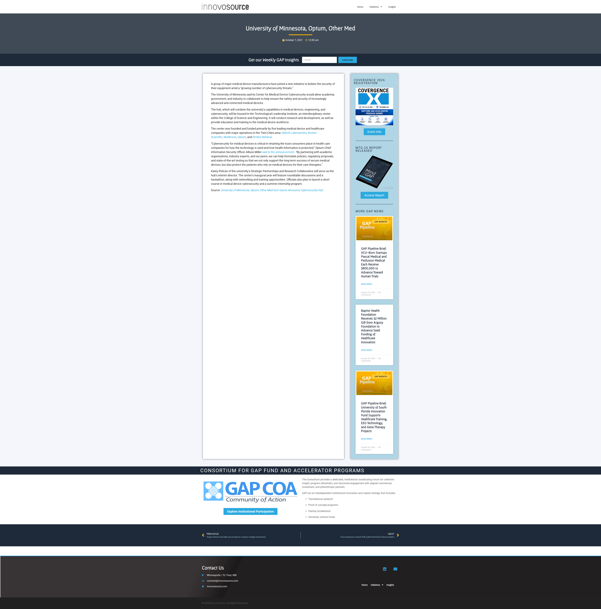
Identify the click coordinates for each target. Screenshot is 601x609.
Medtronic (230, 137)
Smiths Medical (262, 137)
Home (360, 6)
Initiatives (374, 6)
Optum (242, 137)
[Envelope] (395, 569)
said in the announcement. (278, 152)
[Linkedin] (384, 569)
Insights (392, 6)
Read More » (367, 284)
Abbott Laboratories (294, 132)
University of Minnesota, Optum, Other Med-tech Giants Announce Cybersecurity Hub (272, 190)
